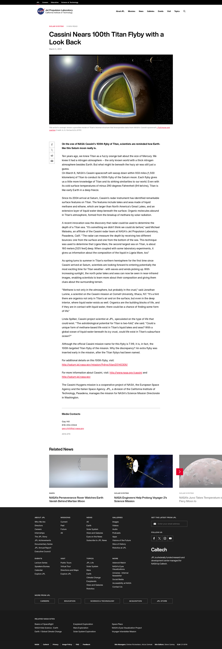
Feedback (86, 644)
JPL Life (90, 562)
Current (64, 521)
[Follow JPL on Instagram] (165, 538)
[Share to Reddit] (52, 155)
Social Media (118, 579)
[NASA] (40, 11)
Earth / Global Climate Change (48, 631)
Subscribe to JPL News (96, 540)
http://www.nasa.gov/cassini (126, 372)
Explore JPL (40, 573)
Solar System (92, 529)
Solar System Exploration (84, 631)
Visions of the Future (121, 540)
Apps (114, 536)
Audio (115, 529)
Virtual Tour (66, 566)
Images (115, 521)
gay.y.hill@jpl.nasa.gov (73, 428)
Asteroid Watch (119, 562)
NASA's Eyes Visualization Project (127, 627)
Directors (39, 525)
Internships (40, 533)
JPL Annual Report (43, 547)
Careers (38, 529)
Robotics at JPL (119, 547)
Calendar (39, 570)
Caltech (46, 644)
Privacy (55, 644)
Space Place (117, 624)
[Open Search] (184, 11)
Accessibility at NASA (121, 583)
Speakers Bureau (42, 566)
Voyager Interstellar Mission (124, 631)
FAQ (77, 644)
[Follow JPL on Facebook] (154, 538)
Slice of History (119, 544)
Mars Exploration (80, 627)
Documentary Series (43, 544)
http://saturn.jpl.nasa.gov (76, 377)
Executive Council (43, 551)
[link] (111, 89)
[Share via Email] (52, 161)
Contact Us (117, 586)
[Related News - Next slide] (179, 471)
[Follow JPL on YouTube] (170, 538)
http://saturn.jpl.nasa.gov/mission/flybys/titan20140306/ (95, 364)
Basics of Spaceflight (44, 624)
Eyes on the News (94, 536)
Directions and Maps (70, 570)
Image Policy (67, 644)
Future (63, 529)
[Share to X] (52, 150)
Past (62, 525)
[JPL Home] (59, 11)
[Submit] (154, 523)
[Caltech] (159, 549)
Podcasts (116, 533)
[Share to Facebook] (52, 144)
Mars (88, 570)
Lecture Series (41, 562)
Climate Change (93, 577)
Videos (115, 525)
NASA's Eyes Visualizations (118, 568)
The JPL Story (41, 536)
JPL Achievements (43, 540)
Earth (88, 525)
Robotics (90, 588)
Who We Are (40, 521)
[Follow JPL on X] (159, 538)
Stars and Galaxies (94, 533)
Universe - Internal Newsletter (120, 574)
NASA (37, 644)
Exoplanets (91, 581)
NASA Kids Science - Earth (46, 627)
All (62, 533)
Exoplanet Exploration (83, 624)
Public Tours (66, 562)
